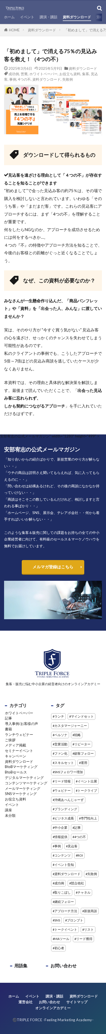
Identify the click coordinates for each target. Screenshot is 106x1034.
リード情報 (62, 781)
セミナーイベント (19, 750)
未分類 (10, 815)
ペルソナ (60, 735)
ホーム (9, 17)
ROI (80, 855)
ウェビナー (62, 790)
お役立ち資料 (69, 74)
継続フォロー (64, 902)
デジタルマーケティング (24, 777)
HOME (14, 30)
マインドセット (82, 716)
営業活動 (60, 744)
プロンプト (75, 920)
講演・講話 (48, 17)
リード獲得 (84, 939)
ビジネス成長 (64, 818)
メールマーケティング (22, 788)
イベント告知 (64, 865)
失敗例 (67, 79)
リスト (89, 929)
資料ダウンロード (77, 17)
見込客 (72, 846)
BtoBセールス (16, 772)
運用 (84, 763)
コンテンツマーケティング (26, 783)
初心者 (59, 948)
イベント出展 (87, 781)
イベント (27, 17)
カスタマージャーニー (70, 726)
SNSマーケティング (21, 793)
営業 (24, 74)
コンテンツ (62, 855)
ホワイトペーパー (43, 74)
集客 (85, 74)
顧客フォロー (84, 753)
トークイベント (65, 929)
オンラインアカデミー (53, 1008)
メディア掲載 (15, 745)
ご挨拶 (10, 740)
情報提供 (60, 837)
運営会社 (25, 1002)
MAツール (61, 939)
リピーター (82, 744)
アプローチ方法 (65, 911)
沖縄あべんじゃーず (69, 800)
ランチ (59, 716)
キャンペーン (15, 756)
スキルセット (64, 763)
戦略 (77, 735)
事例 (12, 79)
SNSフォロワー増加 (68, 772)
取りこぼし (62, 892)
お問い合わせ (64, 965)
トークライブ (87, 790)
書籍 (8, 729)
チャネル (84, 892)
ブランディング (65, 809)
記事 (8, 718)
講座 (8, 810)
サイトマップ (77, 1002)
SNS (57, 920)
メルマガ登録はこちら (53, 566)
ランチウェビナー (19, 734)
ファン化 (60, 753)
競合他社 (77, 883)
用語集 (20, 965)
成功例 (13, 74)
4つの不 (24, 79)
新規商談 (90, 911)
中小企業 (60, 828)
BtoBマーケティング (21, 766)
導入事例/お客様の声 (21, 723)
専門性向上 (89, 818)
